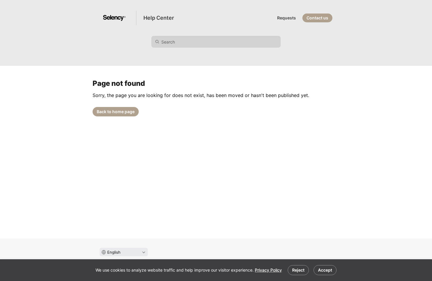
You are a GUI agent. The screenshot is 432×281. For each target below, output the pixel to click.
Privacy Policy (268, 269)
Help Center (158, 18)
